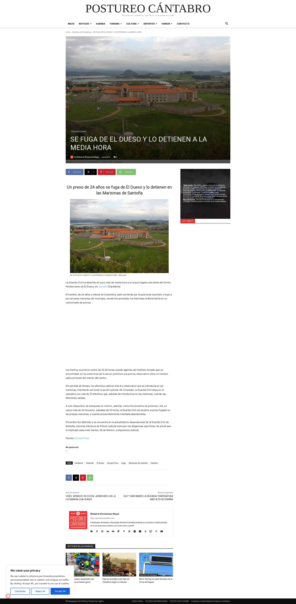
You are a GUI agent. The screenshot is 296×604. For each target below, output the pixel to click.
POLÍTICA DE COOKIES (179, 601)
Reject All (40, 591)
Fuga (123, 463)
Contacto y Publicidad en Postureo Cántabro (210, 601)
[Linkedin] (108, 530)
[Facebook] (69, 478)
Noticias (84, 23)
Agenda (100, 23)
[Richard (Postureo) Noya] (72, 157)
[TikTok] (145, 530)
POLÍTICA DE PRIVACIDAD (156, 601)
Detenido (90, 463)
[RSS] (129, 530)
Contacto (183, 23)
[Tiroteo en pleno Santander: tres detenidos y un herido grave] (82, 564)
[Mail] (113, 530)
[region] (40, 581)
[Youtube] (161, 530)
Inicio (71, 23)
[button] (226, 23)
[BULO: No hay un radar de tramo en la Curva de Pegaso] (156, 564)
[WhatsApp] (90, 478)
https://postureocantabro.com (102, 518)
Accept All (60, 591)
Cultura (131, 23)
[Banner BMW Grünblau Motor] (205, 194)
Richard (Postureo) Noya (88, 157)
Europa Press (81, 438)
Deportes (149, 23)
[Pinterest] (83, 478)
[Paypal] (118, 530)
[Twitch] (151, 530)
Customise (20, 591)
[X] (76, 478)
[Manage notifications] (8, 596)
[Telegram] (140, 530)
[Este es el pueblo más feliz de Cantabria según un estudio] (119, 564)
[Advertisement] (119, 338)
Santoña (103, 286)
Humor (166, 23)
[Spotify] (135, 530)
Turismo (114, 23)
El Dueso (100, 463)
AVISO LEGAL (137, 601)
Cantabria (79, 463)
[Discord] (91, 530)
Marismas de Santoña (138, 463)
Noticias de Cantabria (81, 32)
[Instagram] (102, 530)
